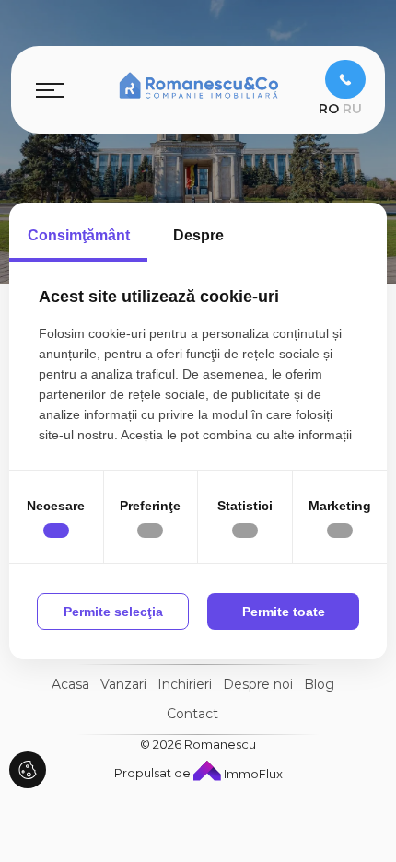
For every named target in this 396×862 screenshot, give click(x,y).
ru (352, 108)
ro (329, 108)
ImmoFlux (252, 773)
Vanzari (123, 684)
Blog (319, 684)
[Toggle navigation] (50, 89)
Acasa (70, 684)
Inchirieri (184, 684)
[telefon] (345, 79)
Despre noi (258, 684)
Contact (192, 713)
